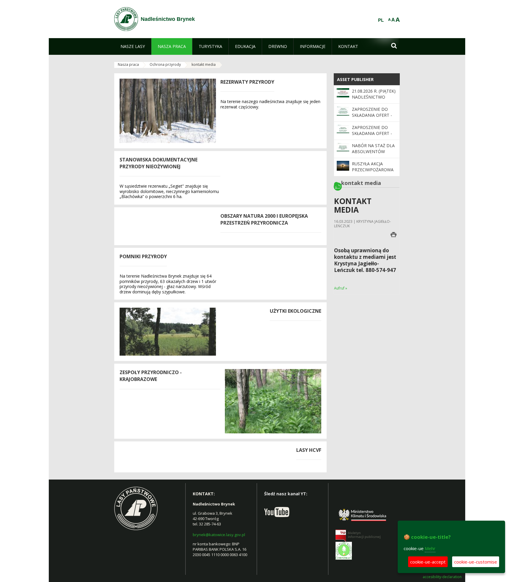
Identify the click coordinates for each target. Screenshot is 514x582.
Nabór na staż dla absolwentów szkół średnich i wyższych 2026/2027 (373, 154)
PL (381, 20)
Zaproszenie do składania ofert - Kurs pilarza (372, 133)
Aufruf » (340, 288)
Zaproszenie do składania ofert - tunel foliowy (372, 115)
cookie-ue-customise (475, 562)
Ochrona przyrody (165, 64)
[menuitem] (132, 46)
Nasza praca (128, 64)
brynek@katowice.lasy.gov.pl (219, 534)
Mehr (430, 548)
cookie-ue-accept (428, 562)
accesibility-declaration (442, 577)
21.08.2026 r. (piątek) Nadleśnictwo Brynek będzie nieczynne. (374, 100)
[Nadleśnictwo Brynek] (126, 19)
